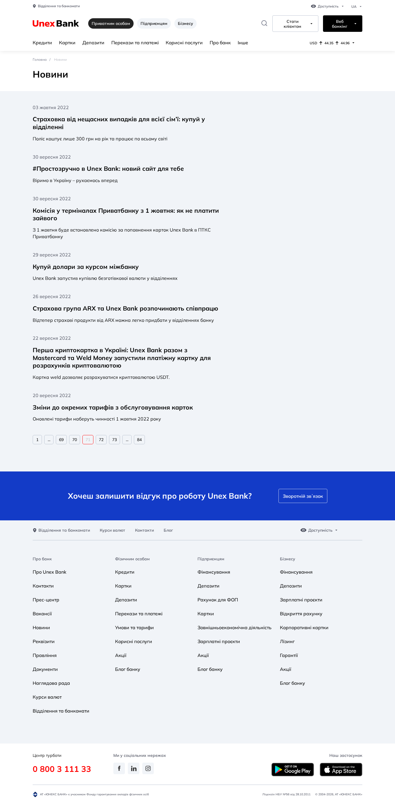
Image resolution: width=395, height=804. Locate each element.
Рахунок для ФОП (218, 600)
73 (114, 439)
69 (61, 439)
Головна (40, 59)
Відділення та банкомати (59, 6)
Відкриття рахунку (301, 613)
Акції (120, 655)
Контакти (144, 530)
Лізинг (287, 641)
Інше (243, 42)
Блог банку (127, 669)
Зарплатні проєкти (219, 641)
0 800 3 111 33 (62, 769)
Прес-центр (46, 600)
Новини (41, 627)
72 (101, 439)
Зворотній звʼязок (303, 496)
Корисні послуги (184, 42)
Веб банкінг (339, 24)
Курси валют (112, 530)
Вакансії (42, 613)
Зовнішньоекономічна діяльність (235, 627)
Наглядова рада (51, 683)
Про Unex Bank (49, 572)
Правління (45, 655)
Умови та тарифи (134, 627)
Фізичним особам (132, 559)
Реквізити (44, 641)
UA (354, 7)
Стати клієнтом (292, 24)
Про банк (220, 42)
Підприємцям (154, 23)
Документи (45, 669)
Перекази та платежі (135, 42)
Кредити (42, 42)
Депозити (93, 42)
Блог (168, 530)
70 (74, 439)
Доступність (328, 6)
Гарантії (289, 655)
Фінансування (214, 572)
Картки (67, 42)
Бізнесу (185, 23)
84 (139, 439)
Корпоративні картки (304, 627)
